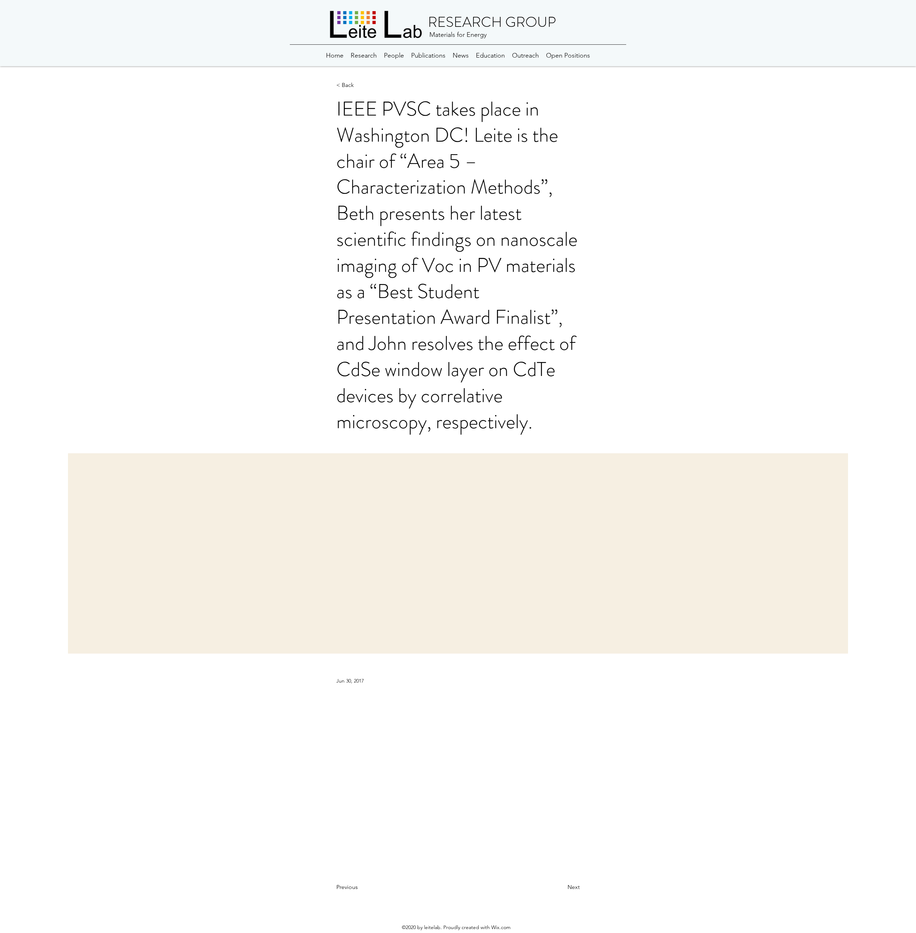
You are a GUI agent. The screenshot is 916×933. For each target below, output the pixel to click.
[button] (360, 85)
